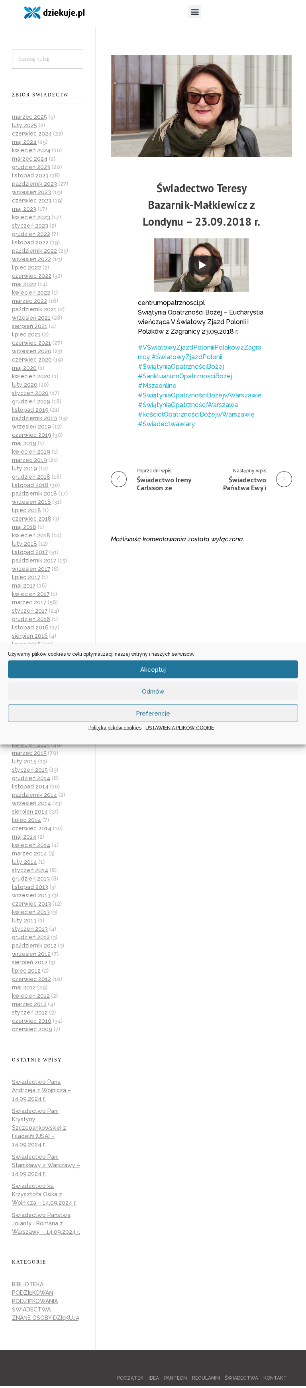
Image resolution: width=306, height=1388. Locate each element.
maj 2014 (24, 837)
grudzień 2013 (31, 878)
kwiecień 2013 (31, 912)
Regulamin (206, 1378)
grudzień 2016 (31, 619)
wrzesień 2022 (31, 259)
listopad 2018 (30, 485)
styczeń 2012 (30, 1012)
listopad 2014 (30, 786)
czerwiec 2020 (32, 359)
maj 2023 (24, 209)
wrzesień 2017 (31, 569)
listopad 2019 (30, 410)
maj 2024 (24, 142)
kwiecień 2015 (31, 744)
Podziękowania (35, 1301)
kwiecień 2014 (31, 845)
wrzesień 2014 (31, 803)
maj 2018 (24, 527)
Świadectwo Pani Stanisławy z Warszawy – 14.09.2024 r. (46, 1165)
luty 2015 (24, 761)
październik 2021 (34, 309)
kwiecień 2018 (31, 535)
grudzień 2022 (31, 234)
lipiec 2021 (26, 334)
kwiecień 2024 (31, 150)
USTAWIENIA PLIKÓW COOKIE (179, 728)
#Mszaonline (157, 385)
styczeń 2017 (29, 610)
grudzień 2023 (31, 167)
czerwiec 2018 (31, 518)
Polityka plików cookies (114, 728)
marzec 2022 (29, 301)
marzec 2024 (29, 158)
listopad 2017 (30, 552)
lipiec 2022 (26, 267)
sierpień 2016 (30, 636)
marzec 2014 (29, 853)
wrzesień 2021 (31, 318)
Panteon (175, 1378)
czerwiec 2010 (31, 1021)
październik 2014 (34, 795)
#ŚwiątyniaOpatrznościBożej (181, 366)
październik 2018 (34, 493)
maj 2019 (24, 443)
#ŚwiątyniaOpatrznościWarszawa (188, 405)
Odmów (153, 691)
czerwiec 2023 (31, 200)
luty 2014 (24, 862)
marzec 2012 (29, 1004)
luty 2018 (24, 544)
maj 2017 (23, 585)
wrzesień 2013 (31, 895)
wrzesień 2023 (31, 192)
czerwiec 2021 (31, 343)
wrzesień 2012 (31, 954)
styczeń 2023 (30, 225)
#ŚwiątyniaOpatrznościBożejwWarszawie (200, 395)
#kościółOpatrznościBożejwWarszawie (196, 414)
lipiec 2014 (26, 820)
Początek (130, 1378)
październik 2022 (34, 251)
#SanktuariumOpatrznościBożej (185, 376)
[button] (194, 11)
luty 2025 (24, 125)
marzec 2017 (29, 602)
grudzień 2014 (31, 778)
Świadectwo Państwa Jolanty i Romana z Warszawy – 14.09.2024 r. (46, 1223)
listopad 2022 (30, 242)
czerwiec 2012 (31, 979)
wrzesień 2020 (31, 351)
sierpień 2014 (30, 811)
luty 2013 (24, 920)
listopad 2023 (30, 175)
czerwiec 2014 (31, 828)
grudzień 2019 (31, 401)
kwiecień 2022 (31, 292)
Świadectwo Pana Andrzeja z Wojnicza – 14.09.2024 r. (41, 1090)
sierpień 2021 (29, 326)
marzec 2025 (29, 117)
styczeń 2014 (30, 870)
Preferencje (153, 713)
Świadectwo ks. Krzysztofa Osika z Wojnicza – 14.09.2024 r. (44, 1194)
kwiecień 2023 (31, 217)
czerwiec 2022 (31, 276)
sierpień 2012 (29, 962)
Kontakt (275, 1378)
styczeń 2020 (30, 393)
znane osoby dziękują (45, 1318)
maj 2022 (24, 284)
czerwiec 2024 (32, 133)
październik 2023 (34, 184)
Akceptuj (153, 669)
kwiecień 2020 (31, 376)
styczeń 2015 (30, 770)
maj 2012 (24, 987)
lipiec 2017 (26, 577)
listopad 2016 (30, 627)
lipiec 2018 (26, 510)
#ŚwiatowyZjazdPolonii (186, 357)
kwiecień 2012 (31, 996)
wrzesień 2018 (31, 502)
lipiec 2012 (26, 970)
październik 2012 (34, 945)
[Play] (202, 265)
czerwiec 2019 (31, 435)
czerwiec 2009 (32, 1029)
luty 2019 (24, 468)
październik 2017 (34, 560)
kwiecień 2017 (30, 594)
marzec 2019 (29, 460)
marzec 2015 (29, 753)
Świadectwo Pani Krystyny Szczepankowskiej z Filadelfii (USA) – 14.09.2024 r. (39, 1128)
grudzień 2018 (31, 477)
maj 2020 (24, 368)
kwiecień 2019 (31, 451)
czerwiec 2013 (31, 903)
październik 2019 (34, 418)
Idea (154, 1378)
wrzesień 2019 (31, 426)
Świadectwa (31, 1309)
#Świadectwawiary (166, 424)
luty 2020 (24, 384)
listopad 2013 (30, 887)
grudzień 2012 (31, 937)
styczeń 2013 (30, 929)
